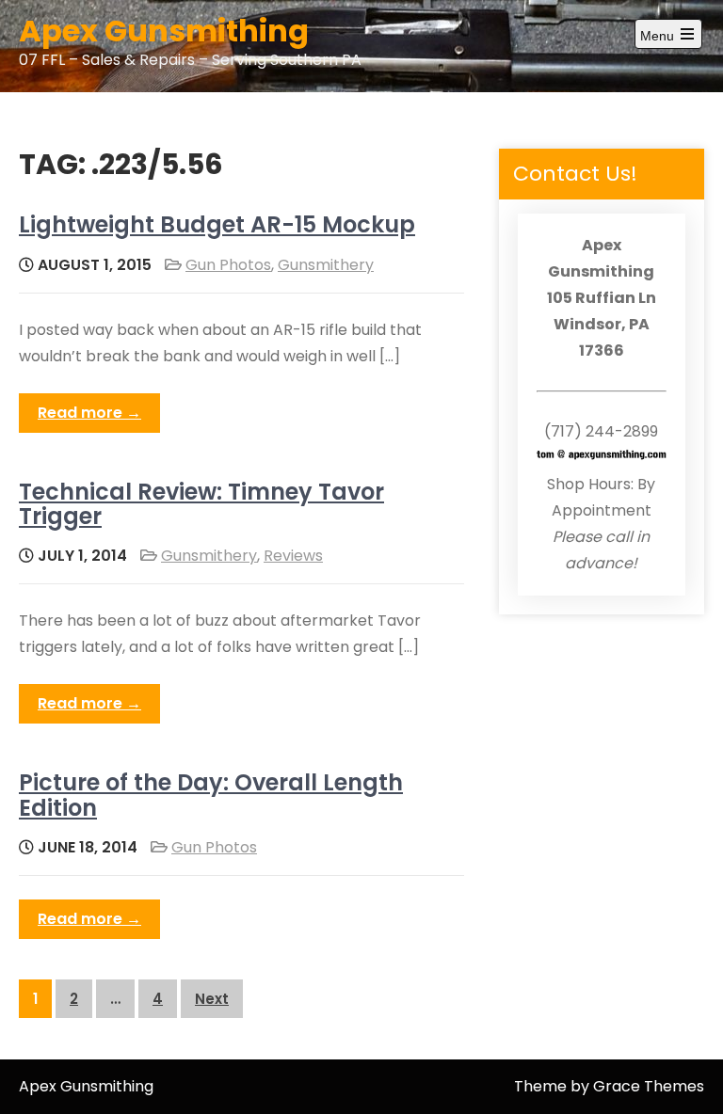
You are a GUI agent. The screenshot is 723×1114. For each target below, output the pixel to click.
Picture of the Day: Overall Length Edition (211, 794)
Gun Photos (228, 265)
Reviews (293, 555)
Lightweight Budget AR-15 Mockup (217, 224)
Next (212, 999)
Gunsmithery (326, 265)
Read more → (89, 412)
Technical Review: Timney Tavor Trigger (201, 504)
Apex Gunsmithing (164, 30)
